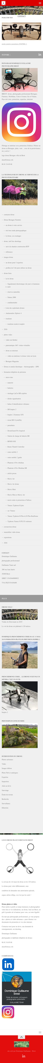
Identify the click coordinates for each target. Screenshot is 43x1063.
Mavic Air (11, 479)
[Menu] (40, 3)
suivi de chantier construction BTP (17, 246)
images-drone (8, 257)
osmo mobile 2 (13, 452)
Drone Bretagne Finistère (12, 220)
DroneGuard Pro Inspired (16, 431)
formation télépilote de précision (15, 372)
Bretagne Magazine (12, 361)
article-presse (12, 473)
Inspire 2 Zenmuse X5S (16, 414)
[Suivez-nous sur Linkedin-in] (39, 54)
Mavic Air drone (13, 484)
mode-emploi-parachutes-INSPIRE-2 (14, 44)
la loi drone (9, 278)
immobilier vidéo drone (12, 532)
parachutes (11, 425)
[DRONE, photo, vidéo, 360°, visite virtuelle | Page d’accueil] (4, 3)
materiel (10, 383)
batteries (10, 388)
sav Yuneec (11, 511)
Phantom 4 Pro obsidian (16, 463)
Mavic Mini (12, 489)
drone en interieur (12, 350)
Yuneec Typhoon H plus (16, 505)
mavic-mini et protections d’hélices (19, 500)
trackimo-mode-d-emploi (16, 324)
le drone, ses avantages (13, 236)
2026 (5, 329)
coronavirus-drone (10, 527)
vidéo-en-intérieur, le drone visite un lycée (22, 356)
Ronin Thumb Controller (16, 447)
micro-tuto (9, 377)
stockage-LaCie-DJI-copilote (17, 393)
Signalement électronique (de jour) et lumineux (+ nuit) (22, 285)
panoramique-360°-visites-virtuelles (18, 345)
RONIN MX (12, 441)
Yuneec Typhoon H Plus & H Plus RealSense (23, 516)
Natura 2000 (12, 297)
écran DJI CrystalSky (15, 420)
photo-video (8, 334)
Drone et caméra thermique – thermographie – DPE (21, 366)
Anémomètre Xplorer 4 (14, 313)
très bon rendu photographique (16, 230)
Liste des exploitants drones (15, 308)
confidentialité (12, 302)
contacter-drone (9, 214)
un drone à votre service (14, 225)
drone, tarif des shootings (12, 241)
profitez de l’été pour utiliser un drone (19, 268)
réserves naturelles (14, 292)
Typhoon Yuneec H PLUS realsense (20, 521)
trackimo (9, 318)
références (9, 252)
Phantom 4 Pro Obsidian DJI (17, 468)
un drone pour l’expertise (14, 262)
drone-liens (7, 273)
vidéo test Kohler (11, 340)
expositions (7, 537)
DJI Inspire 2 (12, 409)
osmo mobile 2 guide (15, 457)
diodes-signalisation (14, 398)
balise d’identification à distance (18, 404)
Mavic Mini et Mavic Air (16, 495)
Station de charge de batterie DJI (19, 436)
